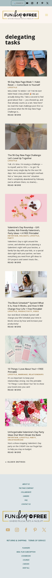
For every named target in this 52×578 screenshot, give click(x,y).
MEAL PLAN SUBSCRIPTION (26, 552)
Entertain (13, 236)
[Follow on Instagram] (32, 3)
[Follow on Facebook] (37, 3)
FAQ (26, 500)
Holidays (24, 236)
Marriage (23, 374)
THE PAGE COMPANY (26, 488)
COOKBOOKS (26, 556)
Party (11, 238)
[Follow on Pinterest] (42, 3)
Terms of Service (36, 540)
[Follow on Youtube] (27, 3)
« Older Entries (15, 462)
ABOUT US (26, 484)
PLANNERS (26, 548)
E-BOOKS (26, 564)
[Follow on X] (47, 3)
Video (36, 311)
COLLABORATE (26, 492)
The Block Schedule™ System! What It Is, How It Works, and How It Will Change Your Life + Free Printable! (26, 305)
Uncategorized (15, 440)
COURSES (26, 560)
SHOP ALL (26, 568)
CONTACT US (26, 504)
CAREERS (26, 496)
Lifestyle (12, 87)
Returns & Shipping (16, 540)
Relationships (36, 374)
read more (14, 115)
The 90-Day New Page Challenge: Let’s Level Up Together (24, 157)
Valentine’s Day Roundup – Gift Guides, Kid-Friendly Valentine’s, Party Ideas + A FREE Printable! (24, 230)
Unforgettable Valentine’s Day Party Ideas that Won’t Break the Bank (26, 433)
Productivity (25, 311)
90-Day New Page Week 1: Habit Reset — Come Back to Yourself (24, 83)
